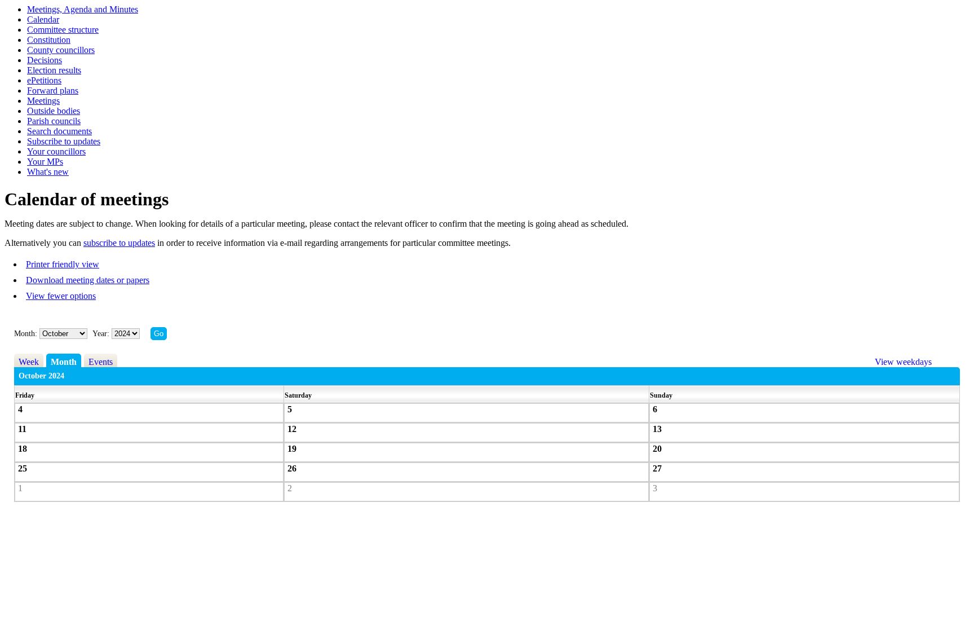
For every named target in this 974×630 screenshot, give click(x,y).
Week (29, 362)
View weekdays (903, 362)
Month (64, 362)
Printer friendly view (62, 264)
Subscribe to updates (63, 141)
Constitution (48, 40)
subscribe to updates (119, 243)
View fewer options (61, 296)
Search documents (59, 131)
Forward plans (52, 90)
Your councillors (56, 151)
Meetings (43, 100)
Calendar (43, 19)
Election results (54, 70)
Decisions (44, 60)
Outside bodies (53, 111)
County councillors (61, 50)
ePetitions (44, 80)
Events (100, 362)
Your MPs (45, 161)
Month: (25, 333)
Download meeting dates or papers (87, 280)
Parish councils (54, 121)
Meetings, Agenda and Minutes (82, 9)
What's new (48, 172)
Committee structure (63, 29)
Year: (102, 333)
